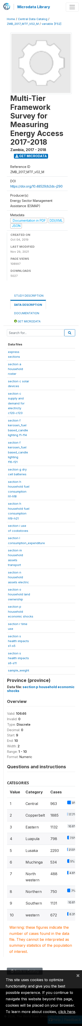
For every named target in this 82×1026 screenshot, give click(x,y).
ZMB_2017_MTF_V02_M (23, 24)
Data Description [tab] (28, 304)
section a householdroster (15, 369)
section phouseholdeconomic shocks (20, 611)
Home (11, 19)
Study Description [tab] (29, 295)
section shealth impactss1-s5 (18, 641)
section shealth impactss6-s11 (18, 658)
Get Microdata (32, 156)
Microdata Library (33, 7)
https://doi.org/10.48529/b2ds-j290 (36, 186)
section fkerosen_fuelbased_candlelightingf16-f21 (18, 452)
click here (66, 1011)
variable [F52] (51, 24)
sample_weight (18, 670)
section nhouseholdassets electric (18, 577)
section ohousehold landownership (19, 594)
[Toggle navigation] (72, 7)
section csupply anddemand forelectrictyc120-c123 (16, 403)
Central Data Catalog (32, 19)
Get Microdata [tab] (29, 321)
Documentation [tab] (26, 313)
